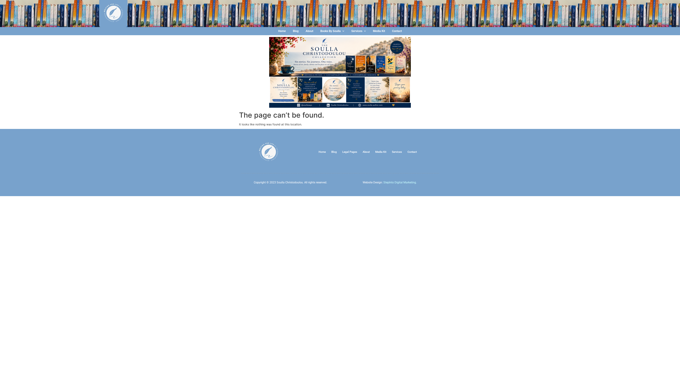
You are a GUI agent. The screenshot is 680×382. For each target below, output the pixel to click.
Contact (397, 31)
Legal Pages (349, 152)
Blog (296, 31)
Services (356, 31)
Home (282, 31)
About (309, 31)
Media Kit (379, 31)
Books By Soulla (330, 31)
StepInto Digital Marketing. (400, 182)
